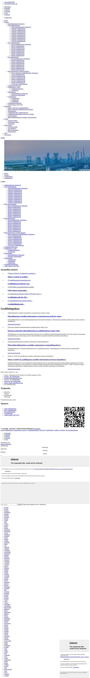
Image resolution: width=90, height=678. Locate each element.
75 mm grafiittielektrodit (18, 74)
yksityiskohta (16, 324)
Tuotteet (6, 22)
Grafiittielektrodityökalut (14, 103)
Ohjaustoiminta (12, 111)
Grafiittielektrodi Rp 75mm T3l (36, 430)
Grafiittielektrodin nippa (14, 85)
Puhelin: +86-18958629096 (12, 376)
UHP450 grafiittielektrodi (18, 33)
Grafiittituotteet (12, 97)
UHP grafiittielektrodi (14, 25)
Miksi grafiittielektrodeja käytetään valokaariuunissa (22, 117)
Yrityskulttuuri (12, 128)
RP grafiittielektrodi (13, 57)
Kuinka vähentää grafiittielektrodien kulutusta (20, 109)
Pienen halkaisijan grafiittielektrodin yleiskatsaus (24, 73)
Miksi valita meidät (13, 130)
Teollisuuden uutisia (13, 122)
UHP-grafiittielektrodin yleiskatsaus (21, 27)
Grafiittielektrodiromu (17, 89)
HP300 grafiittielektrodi (17, 46)
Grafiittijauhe (15, 90)
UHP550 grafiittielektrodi (18, 36)
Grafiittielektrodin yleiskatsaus (16, 24)
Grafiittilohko (15, 101)
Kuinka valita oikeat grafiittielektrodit (18, 108)
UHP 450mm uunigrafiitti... (18, 290)
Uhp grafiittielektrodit (72, 430)
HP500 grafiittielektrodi (17, 52)
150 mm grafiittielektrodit (18, 77)
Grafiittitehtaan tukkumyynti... (19, 284)
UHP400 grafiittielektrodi (18, 32)
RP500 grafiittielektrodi (17, 66)
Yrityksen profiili (12, 127)
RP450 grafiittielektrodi (17, 65)
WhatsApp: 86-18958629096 (12, 381)
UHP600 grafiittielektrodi (18, 38)
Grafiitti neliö (11, 263)
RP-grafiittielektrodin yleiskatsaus (20, 58)
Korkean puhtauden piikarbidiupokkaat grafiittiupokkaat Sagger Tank (34, 331)
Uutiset (6, 119)
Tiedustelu (7, 14)
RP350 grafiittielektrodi (17, 62)
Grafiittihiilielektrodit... (16, 304)
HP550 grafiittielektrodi (17, 54)
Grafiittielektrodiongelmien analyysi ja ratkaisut (21, 114)
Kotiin (6, 20)
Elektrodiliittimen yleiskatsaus (19, 93)
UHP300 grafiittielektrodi (18, 28)
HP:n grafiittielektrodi (14, 43)
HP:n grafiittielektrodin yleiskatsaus (21, 44)
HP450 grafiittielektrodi (17, 51)
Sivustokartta (36, 428)
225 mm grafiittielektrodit (18, 81)
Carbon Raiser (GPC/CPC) (15, 104)
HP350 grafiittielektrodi (17, 47)
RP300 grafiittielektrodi (17, 60)
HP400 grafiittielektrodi (14, 210)
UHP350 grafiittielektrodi (18, 30)
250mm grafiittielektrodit (18, 82)
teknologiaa (7, 106)
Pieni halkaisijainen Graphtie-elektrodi (18, 71)
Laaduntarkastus (12, 116)
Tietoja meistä (8, 125)
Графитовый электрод (20, 430)
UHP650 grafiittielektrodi (18, 39)
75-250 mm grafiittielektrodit (19, 84)
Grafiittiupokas (15, 98)
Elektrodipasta (12, 92)
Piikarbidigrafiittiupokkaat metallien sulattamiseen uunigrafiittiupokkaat (34, 345)
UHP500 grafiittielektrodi (18, 35)
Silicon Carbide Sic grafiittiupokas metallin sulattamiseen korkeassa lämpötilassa (37, 359)
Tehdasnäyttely (12, 131)
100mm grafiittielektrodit (18, 76)
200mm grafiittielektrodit (18, 79)
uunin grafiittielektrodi (7, 430)
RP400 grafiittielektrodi (17, 63)
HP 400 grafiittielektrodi (18, 49)
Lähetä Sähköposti (6, 444)
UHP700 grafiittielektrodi (18, 41)
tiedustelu (10, 324)
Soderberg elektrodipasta (18, 95)
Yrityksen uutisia (12, 120)
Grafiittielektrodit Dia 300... (18, 297)
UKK (5, 133)
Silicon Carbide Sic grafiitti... (18, 277)
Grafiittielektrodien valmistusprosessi (18, 112)
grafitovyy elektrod (59, 430)
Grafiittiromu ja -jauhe (14, 87)
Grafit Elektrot (50, 430)
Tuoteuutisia (11, 123)
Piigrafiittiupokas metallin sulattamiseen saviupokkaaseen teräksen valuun (34, 316)
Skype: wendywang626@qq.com (13, 383)
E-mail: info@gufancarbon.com (13, 378)
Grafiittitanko (15, 100)
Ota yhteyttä (7, 135)
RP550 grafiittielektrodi (17, 68)
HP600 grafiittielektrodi (17, 55)
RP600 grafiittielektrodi (17, 70)
